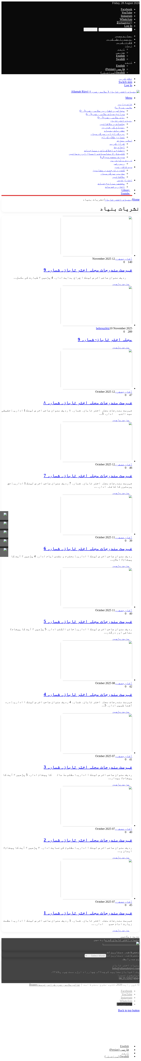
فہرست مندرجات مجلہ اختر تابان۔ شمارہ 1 (88, 912)
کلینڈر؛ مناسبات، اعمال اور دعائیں (97, 153)
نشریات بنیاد (114, 130)
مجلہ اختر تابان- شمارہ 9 (105, 339)
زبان (128, 45)
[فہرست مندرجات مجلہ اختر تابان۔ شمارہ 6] (96, 534)
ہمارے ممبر (123, 35)
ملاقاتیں (118, 176)
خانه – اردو (125, 104)
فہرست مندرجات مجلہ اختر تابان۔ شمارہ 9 (88, 269)
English (120, 55)
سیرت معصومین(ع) (112, 156)
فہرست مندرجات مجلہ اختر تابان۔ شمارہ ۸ (87, 402)
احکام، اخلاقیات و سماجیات (104, 150)
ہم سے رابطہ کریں (119, 39)
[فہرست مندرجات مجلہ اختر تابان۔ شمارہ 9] (96, 255)
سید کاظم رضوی (123, 167)
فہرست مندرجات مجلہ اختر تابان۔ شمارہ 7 (88, 475)
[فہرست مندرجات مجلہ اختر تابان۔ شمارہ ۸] (96, 388)
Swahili (120, 59)
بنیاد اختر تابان (121, 120)
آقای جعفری (123, 258)
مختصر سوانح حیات (111, 183)
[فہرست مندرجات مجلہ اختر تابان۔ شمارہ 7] (96, 461)
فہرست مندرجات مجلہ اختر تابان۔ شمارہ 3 (88, 767)
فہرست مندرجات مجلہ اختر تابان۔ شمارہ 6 (88, 548)
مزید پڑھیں (120, 283)
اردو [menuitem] (125, 1053)
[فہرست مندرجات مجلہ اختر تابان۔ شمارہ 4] (96, 679)
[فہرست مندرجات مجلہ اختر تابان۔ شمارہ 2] (96, 825)
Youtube (125, 193)
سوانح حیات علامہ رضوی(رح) (105, 114)
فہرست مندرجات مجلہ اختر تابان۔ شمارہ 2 (88, 839)
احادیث (119, 147)
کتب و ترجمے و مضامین (109, 170)
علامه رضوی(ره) (123, 107)
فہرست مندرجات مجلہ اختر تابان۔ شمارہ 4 (88, 694)
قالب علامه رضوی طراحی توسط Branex (54, 984)
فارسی (120, 52)
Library (126, 190)
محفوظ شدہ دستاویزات (123, 955)
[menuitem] (128, 62)
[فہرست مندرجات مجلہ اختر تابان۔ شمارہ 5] (96, 606)
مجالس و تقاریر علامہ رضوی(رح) (102, 110)
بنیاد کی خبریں (113, 127)
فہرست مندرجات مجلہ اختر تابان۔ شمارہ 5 (88, 621)
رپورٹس (119, 163)
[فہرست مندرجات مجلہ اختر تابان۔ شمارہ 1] (96, 898)
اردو (121, 49)
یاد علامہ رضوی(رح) (111, 117)
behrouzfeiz (103, 328)
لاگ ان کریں (124, 42)
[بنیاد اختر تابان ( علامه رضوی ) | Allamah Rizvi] (105, 91)
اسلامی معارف (124, 140)
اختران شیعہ (124, 180)
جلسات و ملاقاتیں (112, 123)
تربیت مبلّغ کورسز (121, 160)
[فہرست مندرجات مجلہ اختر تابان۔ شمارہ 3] (96, 752)
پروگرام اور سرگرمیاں (107, 133)
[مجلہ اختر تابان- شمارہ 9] (96, 325)
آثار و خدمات (115, 186)
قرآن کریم (117, 143)
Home (136, 199)
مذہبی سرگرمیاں (112, 173)
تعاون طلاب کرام (113, 137)
